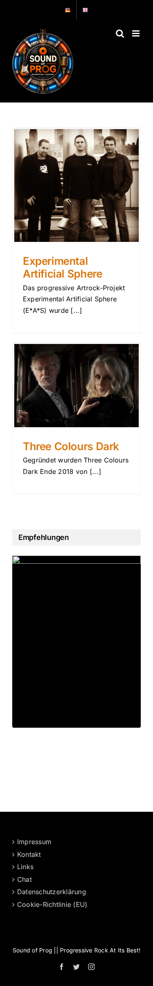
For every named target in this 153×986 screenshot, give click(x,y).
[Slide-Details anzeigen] (76, 642)
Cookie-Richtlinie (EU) (52, 904)
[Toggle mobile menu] (136, 33)
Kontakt (29, 854)
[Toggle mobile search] (120, 33)
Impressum (34, 842)
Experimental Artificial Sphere (62, 267)
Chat (24, 879)
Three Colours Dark (71, 446)
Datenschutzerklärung (51, 892)
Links (25, 867)
